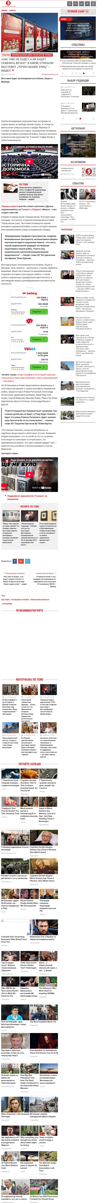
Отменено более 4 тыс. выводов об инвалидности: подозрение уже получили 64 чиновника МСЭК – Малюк (44, 582)
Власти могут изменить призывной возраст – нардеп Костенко (85, 413)
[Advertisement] (29, 330)
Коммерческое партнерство (67, 169)
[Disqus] (29, 647)
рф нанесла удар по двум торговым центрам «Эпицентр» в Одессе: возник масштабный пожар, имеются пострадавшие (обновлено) (86, 368)
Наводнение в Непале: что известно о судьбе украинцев (85, 399)
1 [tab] (72, 73)
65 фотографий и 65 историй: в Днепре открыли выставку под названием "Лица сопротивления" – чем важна (9, 707)
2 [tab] (76, 73)
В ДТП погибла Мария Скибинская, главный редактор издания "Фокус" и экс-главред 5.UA (85, 240)
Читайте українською (49, 73)
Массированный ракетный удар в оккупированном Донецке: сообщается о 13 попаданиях (85, 386)
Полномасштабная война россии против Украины (32, 55)
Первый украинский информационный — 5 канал (8, 4)
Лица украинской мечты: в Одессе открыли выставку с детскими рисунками (10, 743)
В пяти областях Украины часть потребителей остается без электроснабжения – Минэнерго (76, 68)
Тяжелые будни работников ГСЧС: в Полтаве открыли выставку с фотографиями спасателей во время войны (48, 707)
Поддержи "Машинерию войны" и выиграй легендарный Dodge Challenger (70, 93)
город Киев (7, 604)
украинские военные (39, 600)
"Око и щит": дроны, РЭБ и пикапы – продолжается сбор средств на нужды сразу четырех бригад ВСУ (70, 111)
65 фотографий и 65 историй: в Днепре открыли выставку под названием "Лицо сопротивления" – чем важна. (29, 377)
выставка (5, 600)
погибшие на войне (20, 600)
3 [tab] (80, 73)
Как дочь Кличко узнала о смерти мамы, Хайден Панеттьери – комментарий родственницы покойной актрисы (85, 323)
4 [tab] (84, 73)
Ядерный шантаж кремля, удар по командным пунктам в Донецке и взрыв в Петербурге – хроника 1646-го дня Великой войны (85, 257)
